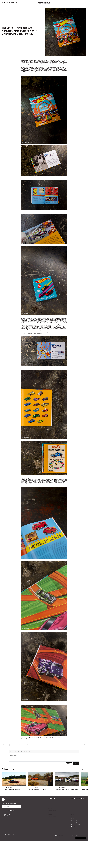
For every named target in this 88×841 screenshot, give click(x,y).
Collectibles (5, 744)
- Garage (72, 812)
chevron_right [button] (85, 769)
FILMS (3, 2)
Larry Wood (26, 744)
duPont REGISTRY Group (8, 834)
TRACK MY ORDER (51, 808)
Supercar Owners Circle (75, 824)
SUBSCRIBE (12, 810)
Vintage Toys (33, 744)
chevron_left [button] (82, 769)
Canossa (72, 816)
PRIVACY (49, 812)
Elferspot (73, 826)
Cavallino (73, 818)
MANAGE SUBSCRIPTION (53, 816)
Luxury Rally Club (74, 822)
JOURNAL (8, 2)
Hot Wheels (18, 744)
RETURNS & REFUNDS (52, 810)
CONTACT (50, 806)
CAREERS (50, 814)
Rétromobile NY (74, 820)
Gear (12, 744)
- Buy (72, 802)
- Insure (72, 808)
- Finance (73, 806)
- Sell (72, 804)
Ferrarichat (73, 814)
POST (16, 2)
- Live (72, 810)
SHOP (12, 2)
